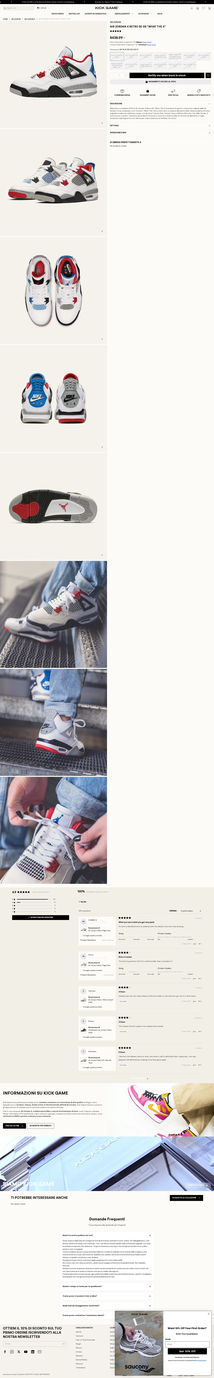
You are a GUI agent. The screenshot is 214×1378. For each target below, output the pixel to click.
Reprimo (79, 1356)
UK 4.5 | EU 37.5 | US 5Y (131, 67)
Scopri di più (146, 42)
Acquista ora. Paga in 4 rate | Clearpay (62, 2)
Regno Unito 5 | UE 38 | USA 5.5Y (146, 67)
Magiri (78, 1344)
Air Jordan (16, 19)
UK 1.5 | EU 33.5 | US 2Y (146, 58)
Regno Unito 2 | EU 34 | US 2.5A (161, 58)
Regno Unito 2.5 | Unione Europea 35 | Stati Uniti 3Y (175, 57)
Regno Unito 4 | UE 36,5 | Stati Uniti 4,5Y (117, 66)
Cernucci (79, 1336)
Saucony (79, 1364)
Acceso (79, 1352)
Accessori (143, 14)
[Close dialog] (209, 1314)
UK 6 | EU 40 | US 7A (190, 67)
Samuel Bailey (81, 1360)
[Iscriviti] (63, 1343)
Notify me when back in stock (167, 75)
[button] (97, 14)
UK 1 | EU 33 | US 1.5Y (131, 58)
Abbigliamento (122, 14)
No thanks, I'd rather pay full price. (187, 1357)
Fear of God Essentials (85, 1340)
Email (167, 1339)
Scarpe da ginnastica (95, 14)
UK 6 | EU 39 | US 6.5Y (175, 67)
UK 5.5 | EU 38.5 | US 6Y (160, 67)
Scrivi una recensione (46, 918)
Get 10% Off (187, 1351)
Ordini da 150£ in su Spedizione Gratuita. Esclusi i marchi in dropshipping (123, 2)
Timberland (80, 1368)
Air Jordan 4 (29, 19)
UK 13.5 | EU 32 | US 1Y (117, 58)
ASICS (78, 1332)
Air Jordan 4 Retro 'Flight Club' (99, 931)
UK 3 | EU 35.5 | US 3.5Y (190, 58)
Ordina (173, 911)
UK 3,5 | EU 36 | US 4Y (204, 58)
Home (5, 19)
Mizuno (79, 1348)
